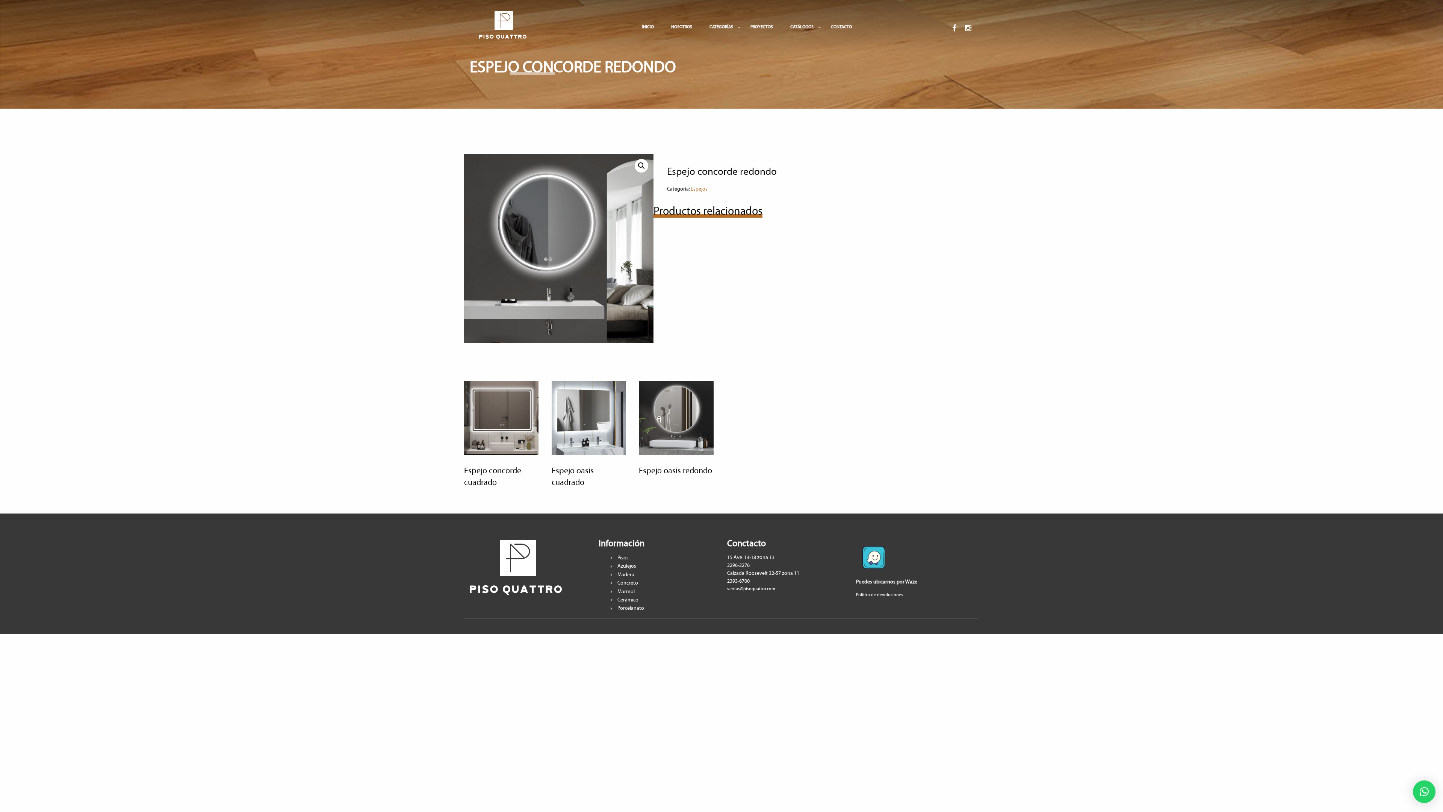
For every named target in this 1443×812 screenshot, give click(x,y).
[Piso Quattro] (502, 25)
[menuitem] (502, 27)
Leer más (497, 444)
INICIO (648, 26)
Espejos (699, 189)
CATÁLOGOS (802, 26)
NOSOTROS (681, 26)
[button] (1424, 791)
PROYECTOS (761, 26)
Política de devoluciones (879, 594)
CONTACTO (841, 26)
